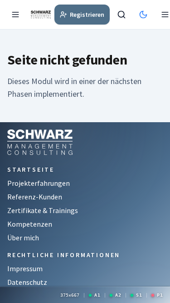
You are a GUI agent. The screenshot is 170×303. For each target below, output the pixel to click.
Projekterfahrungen (38, 183)
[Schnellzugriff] (17, 15)
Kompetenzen (29, 223)
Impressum (25, 268)
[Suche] (123, 15)
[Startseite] (41, 14)
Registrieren (87, 14)
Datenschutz (27, 282)
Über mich (23, 237)
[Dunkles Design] (145, 15)
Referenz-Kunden (34, 196)
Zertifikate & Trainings (42, 210)
